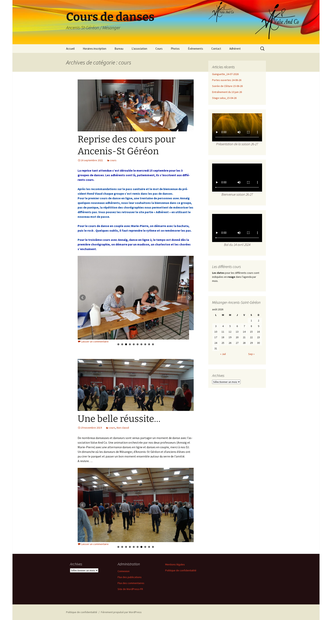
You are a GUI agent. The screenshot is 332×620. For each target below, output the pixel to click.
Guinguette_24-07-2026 (225, 74)
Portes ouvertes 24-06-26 (226, 80)
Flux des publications (130, 577)
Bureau (119, 48)
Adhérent (235, 48)
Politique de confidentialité (180, 570)
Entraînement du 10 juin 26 (227, 92)
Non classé (123, 427)
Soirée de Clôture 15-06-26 (227, 86)
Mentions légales (175, 564)
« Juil (223, 354)
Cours (159, 48)
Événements (195, 48)
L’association (139, 48)
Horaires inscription (94, 48)
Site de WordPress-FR (130, 589)
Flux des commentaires (131, 583)
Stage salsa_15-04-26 (224, 98)
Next (189, 298)
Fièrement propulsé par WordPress (121, 612)
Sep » (251, 354)
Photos (175, 48)
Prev (83, 298)
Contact (216, 48)
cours (113, 160)
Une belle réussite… (119, 418)
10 (153, 344)
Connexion (123, 571)
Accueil (70, 48)
